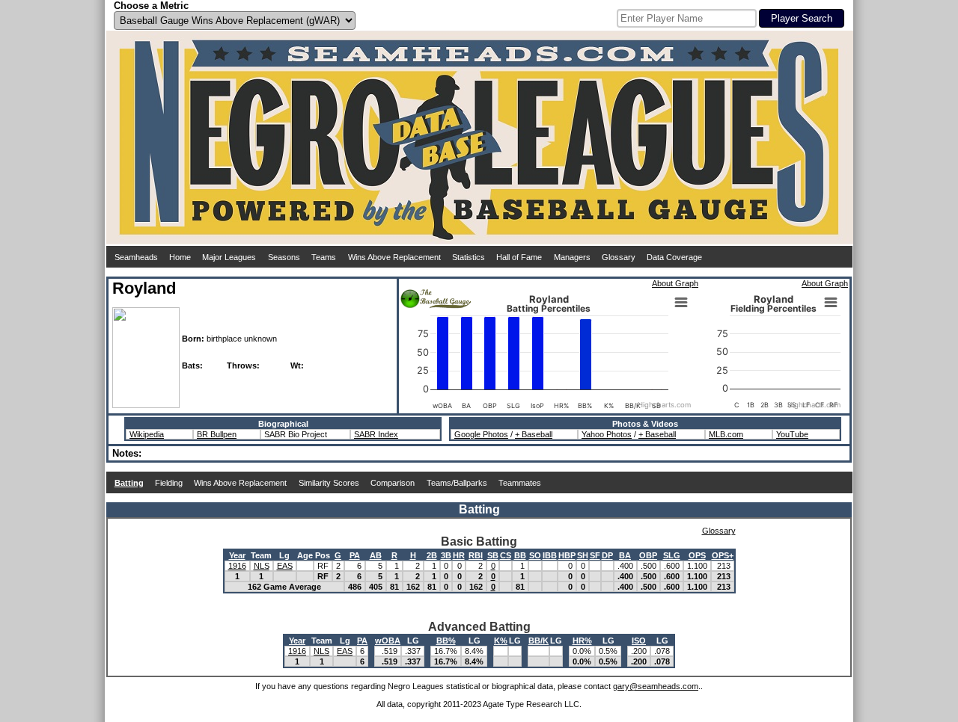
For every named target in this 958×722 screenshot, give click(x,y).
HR (459, 555)
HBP (567, 555)
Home (180, 257)
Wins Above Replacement (394, 257)
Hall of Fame (519, 257)
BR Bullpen (217, 434)
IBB (550, 555)
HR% (582, 640)
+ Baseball (533, 434)
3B (446, 555)
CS (505, 555)
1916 (237, 565)
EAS (285, 565)
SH (582, 555)
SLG (671, 555)
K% (500, 640)
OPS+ (722, 555)
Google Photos (481, 434)
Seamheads (136, 257)
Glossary (618, 257)
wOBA (387, 640)
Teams (323, 257)
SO (535, 555)
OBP (648, 555)
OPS (697, 555)
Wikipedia (146, 434)
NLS (261, 565)
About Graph (675, 283)
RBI (476, 555)
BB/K (538, 640)
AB (376, 555)
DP (607, 555)
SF (595, 555)
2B (432, 555)
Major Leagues (229, 257)
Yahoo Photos (607, 434)
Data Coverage (674, 257)
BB (520, 555)
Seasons (284, 257)
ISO (639, 640)
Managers (572, 257)
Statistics (468, 257)
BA (625, 555)
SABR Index (376, 434)
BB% (446, 640)
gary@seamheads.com (655, 686)
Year (237, 555)
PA (355, 555)
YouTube (792, 434)
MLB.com (726, 434)
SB (492, 555)
